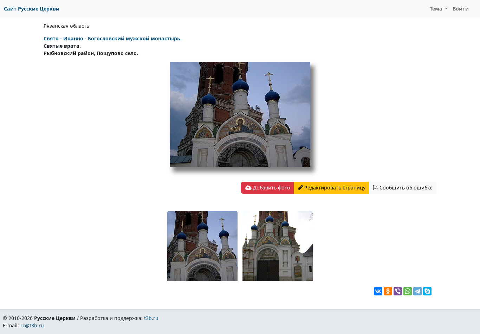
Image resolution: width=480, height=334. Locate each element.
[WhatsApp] (407, 291)
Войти (461, 8)
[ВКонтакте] (378, 291)
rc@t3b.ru (32, 325)
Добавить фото (271, 187)
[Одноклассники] (388, 291)
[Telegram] (417, 291)
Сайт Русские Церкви (31, 8)
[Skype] (427, 291)
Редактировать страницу (334, 187)
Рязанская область (66, 25)
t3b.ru (151, 318)
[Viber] (398, 291)
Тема (437, 8)
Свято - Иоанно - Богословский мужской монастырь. (113, 38)
